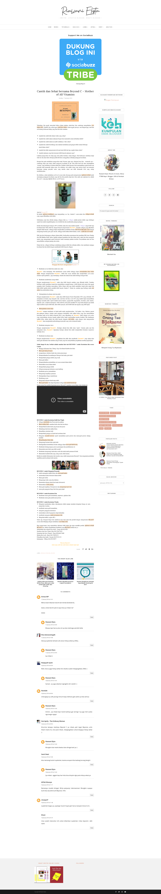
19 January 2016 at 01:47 (47, 817)
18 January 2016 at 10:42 (51, 708)
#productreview (45, 553)
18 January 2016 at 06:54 (47, 693)
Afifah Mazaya (46, 782)
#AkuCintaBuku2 (115, 412)
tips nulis (108, 428)
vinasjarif (44, 800)
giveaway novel (117, 425)
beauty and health (105, 425)
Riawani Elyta (50, 622)
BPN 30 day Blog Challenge (108, 422)
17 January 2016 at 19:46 (47, 637)
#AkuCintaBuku (104, 412)
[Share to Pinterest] (89, 549)
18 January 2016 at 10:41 (51, 680)
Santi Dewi (45, 754)
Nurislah (44, 691)
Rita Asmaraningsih (48, 635)
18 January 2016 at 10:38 (47, 757)
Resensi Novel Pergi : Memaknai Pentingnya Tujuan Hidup (114, 462)
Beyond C (74, 265)
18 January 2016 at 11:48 (47, 802)
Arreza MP (45, 597)
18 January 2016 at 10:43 (51, 744)
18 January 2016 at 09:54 (47, 724)
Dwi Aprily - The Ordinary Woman (53, 721)
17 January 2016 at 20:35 (51, 624)
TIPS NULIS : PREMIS (106, 467)
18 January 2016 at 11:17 (47, 785)
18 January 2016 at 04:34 (47, 665)
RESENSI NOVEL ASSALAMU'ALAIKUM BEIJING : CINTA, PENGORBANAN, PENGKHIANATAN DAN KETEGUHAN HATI (115, 446)
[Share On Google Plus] (92, 549)
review (53, 553)
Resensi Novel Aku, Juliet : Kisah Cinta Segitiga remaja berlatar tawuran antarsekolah (114, 454)
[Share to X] (86, 549)
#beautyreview (104, 419)
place (101, 428)
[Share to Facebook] (83, 549)
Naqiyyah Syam (47, 663)
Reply (92, 617)
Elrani (43, 815)
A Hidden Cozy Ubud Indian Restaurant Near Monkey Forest (111, 398)
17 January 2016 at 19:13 (47, 599)
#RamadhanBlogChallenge (107, 416)
